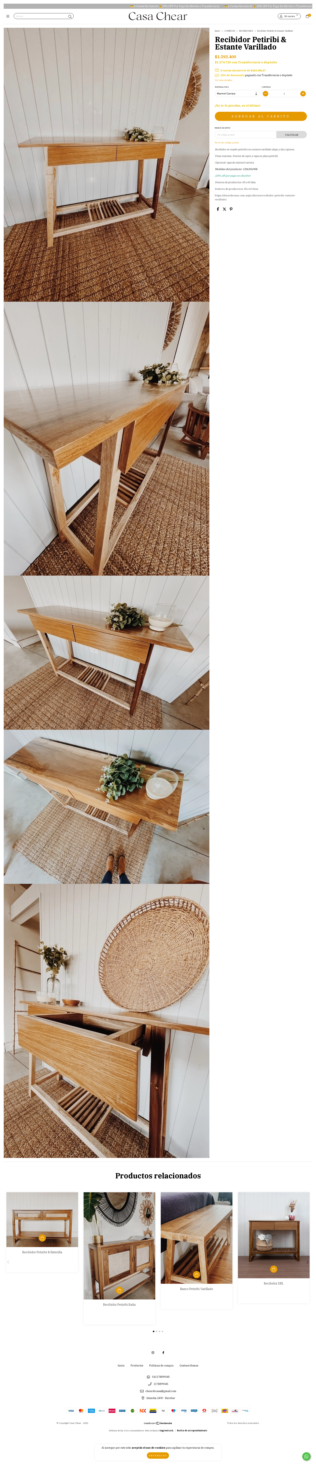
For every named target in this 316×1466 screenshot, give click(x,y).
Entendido (158, 1455)
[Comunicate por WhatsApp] (306, 1456)
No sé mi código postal (227, 142)
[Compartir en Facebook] (218, 209)
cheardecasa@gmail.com (160, 1391)
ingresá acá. (167, 1430)
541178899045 (161, 1377)
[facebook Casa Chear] (163, 1352)
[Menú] (9, 16)
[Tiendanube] (158, 1424)
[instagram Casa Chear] (153, 1352)
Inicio (217, 30)
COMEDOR (230, 30)
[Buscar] (70, 16)
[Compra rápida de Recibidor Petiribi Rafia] (119, 1290)
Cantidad (266, 87)
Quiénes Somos (189, 1365)
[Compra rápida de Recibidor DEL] (273, 1269)
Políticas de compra (161, 1365)
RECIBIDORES (246, 30)
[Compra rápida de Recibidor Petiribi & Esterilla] (42, 1238)
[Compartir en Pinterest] (231, 209)
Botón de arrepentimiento (192, 1430)
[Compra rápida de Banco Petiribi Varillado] (196, 1274)
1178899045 (161, 1384)
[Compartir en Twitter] (224, 209)
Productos (137, 1365)
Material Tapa (222, 87)
